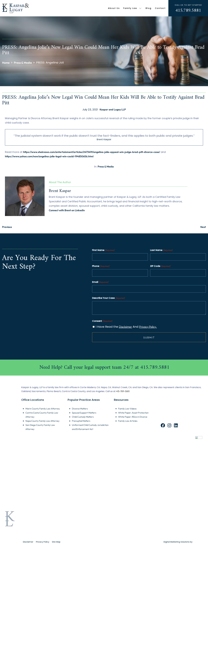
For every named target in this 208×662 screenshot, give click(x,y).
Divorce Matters (80, 408)
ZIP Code (160, 266)
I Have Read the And (126, 327)
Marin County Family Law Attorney (42, 408)
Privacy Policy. (148, 326)
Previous (7, 227)
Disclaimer (125, 326)
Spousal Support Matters (84, 412)
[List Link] (104, 368)
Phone (101, 266)
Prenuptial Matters (81, 420)
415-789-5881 (122, 391)
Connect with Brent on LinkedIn (67, 210)
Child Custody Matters (83, 416)
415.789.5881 (188, 10)
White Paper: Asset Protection (133, 412)
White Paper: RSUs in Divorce (132, 416)
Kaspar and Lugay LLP (113, 109)
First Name (103, 250)
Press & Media (106, 166)
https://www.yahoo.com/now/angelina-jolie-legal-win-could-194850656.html (49, 156)
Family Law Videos (127, 408)
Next (203, 227)
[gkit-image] (15, 8)
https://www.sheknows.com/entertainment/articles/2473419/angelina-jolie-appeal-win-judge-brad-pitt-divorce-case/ (91, 152)
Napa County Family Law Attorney (42, 420)
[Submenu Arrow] (140, 8)
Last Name (161, 250)
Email (100, 282)
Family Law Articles (127, 420)
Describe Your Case (108, 298)
